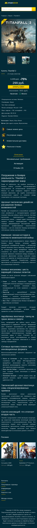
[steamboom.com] (12, 3)
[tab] (18, 154)
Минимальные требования (18, 159)
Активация (18, 164)
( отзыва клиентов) (14, 74)
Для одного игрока (12, 123)
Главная (4, 15)
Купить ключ (18, 87)
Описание (18, 155)
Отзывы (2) (18, 168)
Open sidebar (33, 16)
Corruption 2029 (6, 463)
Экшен (10, 15)
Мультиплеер (23, 123)
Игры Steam (18, 120)
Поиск (33, 9)
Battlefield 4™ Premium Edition (26, 463)
